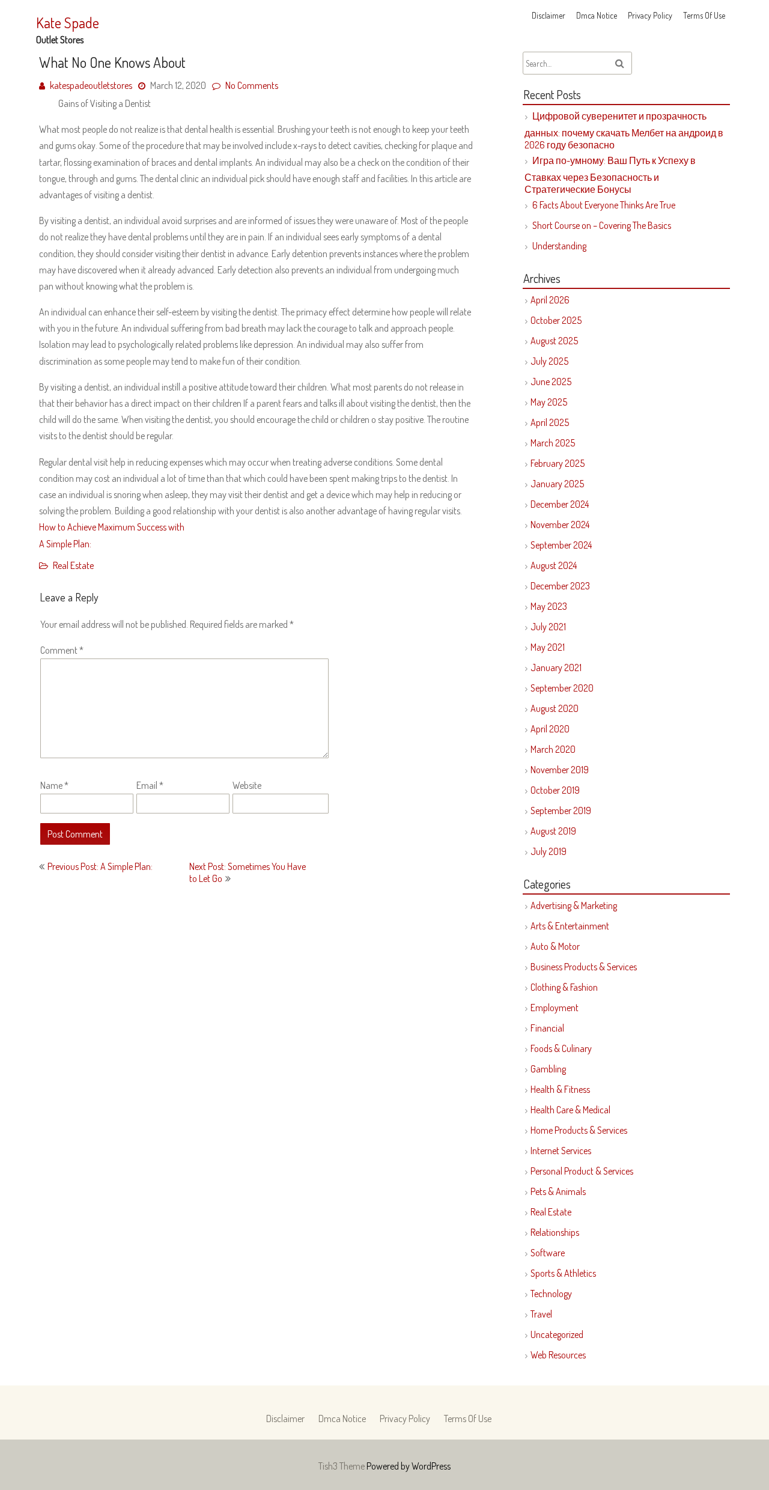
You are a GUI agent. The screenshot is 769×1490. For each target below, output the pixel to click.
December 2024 (559, 504)
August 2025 (554, 341)
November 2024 (559, 524)
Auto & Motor (555, 946)
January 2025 (557, 484)
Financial (547, 1028)
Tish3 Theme (342, 1466)
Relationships (554, 1232)
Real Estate (73, 565)
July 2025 (549, 361)
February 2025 (557, 463)
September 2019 (560, 810)
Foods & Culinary (561, 1048)
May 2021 (547, 647)
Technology (551, 1294)
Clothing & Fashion (564, 987)
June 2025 (550, 382)
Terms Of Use (704, 15)
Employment (554, 1008)
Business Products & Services (583, 967)
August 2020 (554, 708)
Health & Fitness (560, 1089)
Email (149, 785)
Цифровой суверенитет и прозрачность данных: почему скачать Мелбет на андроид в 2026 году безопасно (623, 130)
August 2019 (553, 831)
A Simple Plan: (65, 544)
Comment (62, 650)
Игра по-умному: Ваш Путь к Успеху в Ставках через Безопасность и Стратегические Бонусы (610, 174)
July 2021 (548, 627)
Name (54, 785)
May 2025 (548, 402)
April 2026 (550, 300)
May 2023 (548, 606)
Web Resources (558, 1355)
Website (247, 785)
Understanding (559, 246)
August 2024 (553, 565)
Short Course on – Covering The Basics (601, 225)
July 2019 (548, 851)
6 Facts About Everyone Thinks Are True (603, 205)
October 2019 (555, 790)
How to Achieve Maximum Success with (111, 527)
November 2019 (559, 770)
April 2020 (550, 729)
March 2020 (553, 749)
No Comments (251, 85)
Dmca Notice (596, 15)
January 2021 (556, 667)
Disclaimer (548, 15)
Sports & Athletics (563, 1273)
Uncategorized (556, 1334)
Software (547, 1253)
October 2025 (556, 320)
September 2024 (561, 545)
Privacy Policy (650, 15)
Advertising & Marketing (573, 905)
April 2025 (549, 422)
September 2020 (562, 688)
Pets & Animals (558, 1191)
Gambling (548, 1069)
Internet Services (560, 1151)
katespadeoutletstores (91, 85)
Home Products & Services (578, 1130)
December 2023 (560, 586)
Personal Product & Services (581, 1171)
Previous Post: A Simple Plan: (100, 866)
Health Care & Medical (570, 1110)
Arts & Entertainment (569, 926)
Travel (541, 1314)
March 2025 (552, 443)
